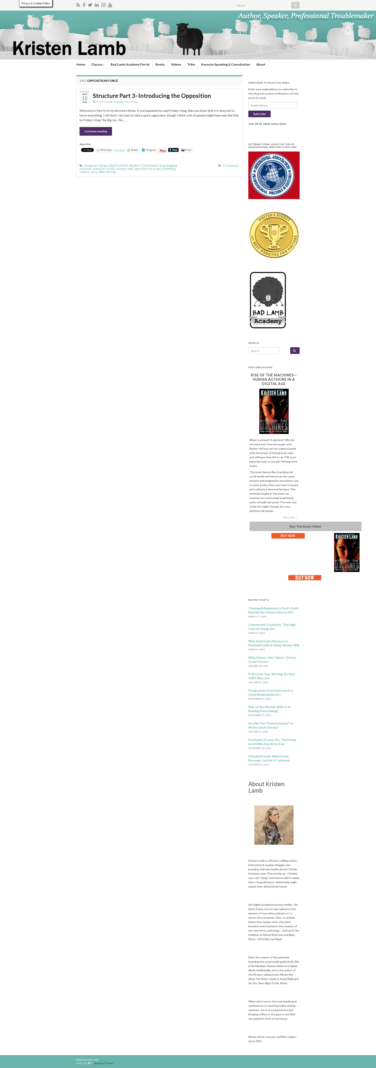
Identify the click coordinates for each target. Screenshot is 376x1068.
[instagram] (103, 4)
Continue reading (95, 131)
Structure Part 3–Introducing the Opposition (152, 95)
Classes (97, 64)
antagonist (91, 165)
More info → (290, 517)
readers (84, 171)
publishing (169, 168)
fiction (111, 168)
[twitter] (90, 4)
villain (101, 171)
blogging (171, 165)
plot (159, 168)
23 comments (230, 165)
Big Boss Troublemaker (143, 165)
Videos (176, 64)
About (260, 64)
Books (160, 64)
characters (99, 168)
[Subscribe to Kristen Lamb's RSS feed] (78, 4)
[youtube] (110, 4)
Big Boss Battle (118, 165)
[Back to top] (367, 1059)
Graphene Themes (103, 1063)
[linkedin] (97, 4)
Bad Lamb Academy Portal (130, 64)
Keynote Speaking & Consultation (225, 64)
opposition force (144, 168)
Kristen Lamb (103, 101)
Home (80, 64)
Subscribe (259, 113)
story (93, 171)
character (85, 168)
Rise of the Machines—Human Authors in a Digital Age (274, 379)
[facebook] (84, 4)
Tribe (191, 64)
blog (162, 165)
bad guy (103, 165)
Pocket (119, 150)
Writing (133, 101)
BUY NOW (288, 535)
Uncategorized (120, 101)
